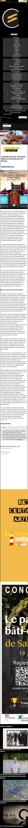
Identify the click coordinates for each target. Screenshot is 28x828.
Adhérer (18, 95)
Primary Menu (14, 34)
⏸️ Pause (11, 150)
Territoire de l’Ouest (16, 75)
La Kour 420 (18, 109)
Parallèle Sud (19, 439)
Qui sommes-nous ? (16, 87)
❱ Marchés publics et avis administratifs (15, 111)
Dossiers (16, 42)
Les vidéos (16, 59)
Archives (16, 39)
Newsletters (3, 0)
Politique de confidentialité (18, 99)
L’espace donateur (18, 93)
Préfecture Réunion (17, 78)
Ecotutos (18, 61)
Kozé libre (16, 64)
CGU (18, 100)
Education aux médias (16, 107)
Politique (16, 49)
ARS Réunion (16, 80)
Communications (16, 105)
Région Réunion (17, 76)
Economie (16, 44)
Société (17, 51)
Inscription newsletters (17, 85)
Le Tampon (17, 73)
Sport (16, 52)
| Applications (6, 128)
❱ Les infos (15, 37)
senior (7, 453)
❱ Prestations (15, 104)
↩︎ (2, 825)
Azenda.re (16, 68)
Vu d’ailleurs (17, 54)
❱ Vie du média (15, 81)
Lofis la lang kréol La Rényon (16, 66)
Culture (17, 40)
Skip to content (4, 3)
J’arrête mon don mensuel (18, 92)
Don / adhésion (17, 88)
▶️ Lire (7, 150)
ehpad (4, 453)
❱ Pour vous (15, 57)
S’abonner (25, 0)
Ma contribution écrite (17, 69)
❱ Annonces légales (15, 112)
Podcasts (16, 63)
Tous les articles (16, 56)
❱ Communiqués (15, 71)
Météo (16, 47)
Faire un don (18, 90)
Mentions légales (16, 97)
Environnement (17, 45)
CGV (18, 102)
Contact (16, 83)
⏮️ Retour (15, 150)
